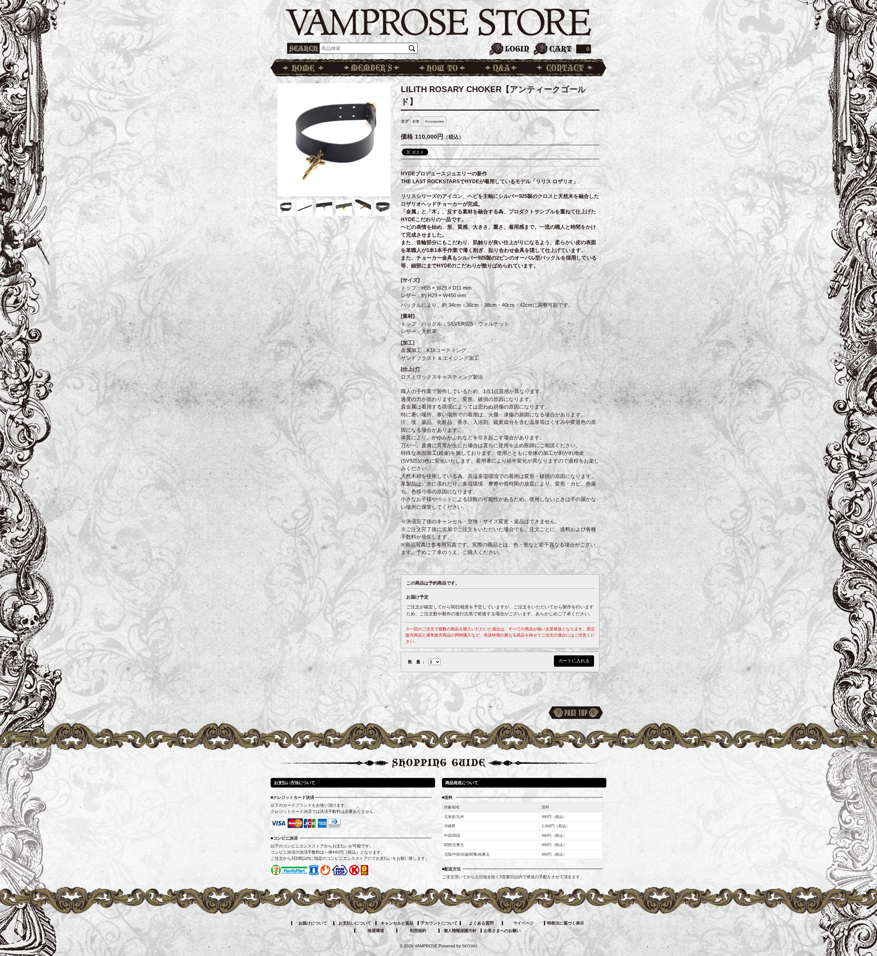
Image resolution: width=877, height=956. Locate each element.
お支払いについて (354, 923)
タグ (405, 121)
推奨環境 (376, 930)
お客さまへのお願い (502, 930)
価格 (407, 136)
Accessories (434, 121)
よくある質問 (481, 923)
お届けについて (312, 923)
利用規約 (418, 930)
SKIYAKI (469, 946)
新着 (415, 121)
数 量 (414, 661)
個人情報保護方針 (460, 930)
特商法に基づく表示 (565, 923)
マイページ (523, 923)
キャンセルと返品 (397, 923)
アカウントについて (439, 923)
